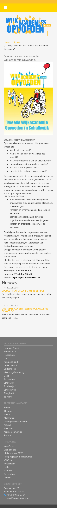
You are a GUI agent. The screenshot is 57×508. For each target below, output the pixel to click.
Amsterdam (9, 463)
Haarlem (8, 470)
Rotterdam (9, 379)
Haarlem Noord (11, 347)
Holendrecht (10, 351)
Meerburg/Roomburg (14, 372)
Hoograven (9, 354)
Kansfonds (9, 446)
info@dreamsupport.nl (18, 498)
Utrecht (7, 477)
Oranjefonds (10, 449)
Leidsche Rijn (10, 368)
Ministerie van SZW (13, 453)
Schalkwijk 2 (10, 386)
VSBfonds (8, 460)
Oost (6, 375)
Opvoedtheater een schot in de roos (23, 290)
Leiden (7, 467)
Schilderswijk (10, 389)
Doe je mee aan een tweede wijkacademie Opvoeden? (25, 310)
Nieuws (16, 42)
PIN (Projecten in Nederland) (18, 456)
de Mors (8, 396)
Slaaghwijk (9, 393)
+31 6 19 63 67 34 (16, 494)
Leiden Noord (10, 365)
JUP (5, 358)
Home (7, 42)
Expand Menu (5, 7)
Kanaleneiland (11, 361)
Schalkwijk (9, 382)
